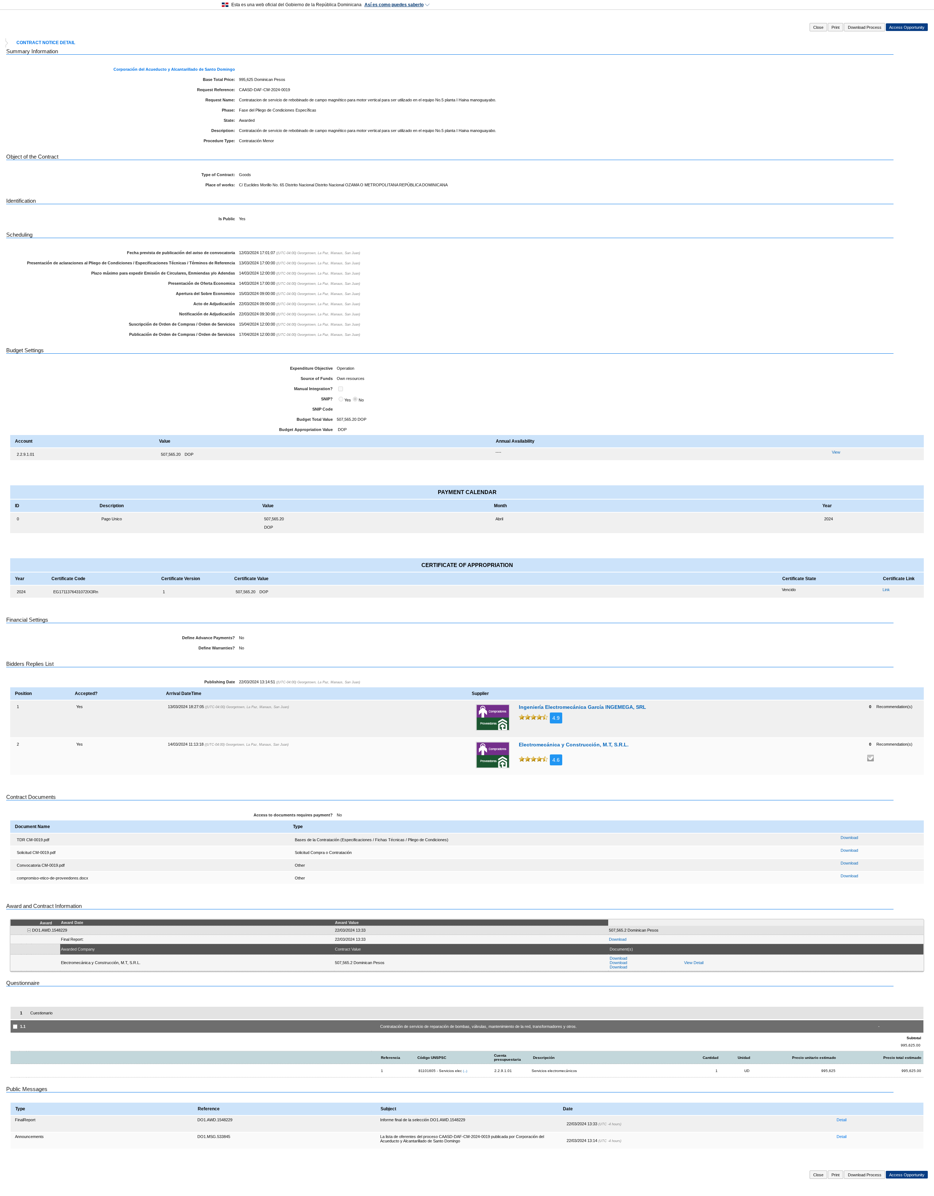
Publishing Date (219, 682)
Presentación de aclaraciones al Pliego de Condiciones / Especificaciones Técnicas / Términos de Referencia (131, 263)
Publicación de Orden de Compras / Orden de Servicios (182, 334)
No (361, 400)
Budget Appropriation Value (306, 429)
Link (886, 589)
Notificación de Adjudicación (207, 314)
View (836, 452)
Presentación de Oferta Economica (201, 283)
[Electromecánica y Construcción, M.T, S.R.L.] (493, 755)
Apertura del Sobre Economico (205, 293)
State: (229, 120)
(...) (465, 1071)
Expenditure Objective (311, 368)
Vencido (789, 589)
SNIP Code (322, 409)
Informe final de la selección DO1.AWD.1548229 (422, 1120)
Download (849, 837)
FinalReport (25, 1120)
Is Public (227, 219)
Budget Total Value (315, 419)
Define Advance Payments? (208, 638)
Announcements (29, 1136)
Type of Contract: (218, 174)
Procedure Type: (219, 141)
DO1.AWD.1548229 (214, 1120)
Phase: (228, 110)
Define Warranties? (216, 648)
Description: (223, 130)
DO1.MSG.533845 (213, 1136)
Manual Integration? (313, 389)
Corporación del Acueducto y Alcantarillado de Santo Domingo (174, 69)
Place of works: (220, 185)
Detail (841, 1120)
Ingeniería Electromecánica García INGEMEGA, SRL (582, 707)
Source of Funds (317, 378)
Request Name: (220, 100)
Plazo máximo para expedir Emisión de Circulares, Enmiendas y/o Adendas (163, 273)
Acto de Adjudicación (214, 304)
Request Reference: (216, 90)
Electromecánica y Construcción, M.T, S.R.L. (574, 745)
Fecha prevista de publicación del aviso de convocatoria (181, 253)
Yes (347, 400)
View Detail (693, 962)
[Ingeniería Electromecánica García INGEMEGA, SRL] (493, 717)
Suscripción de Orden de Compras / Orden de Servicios (182, 324)
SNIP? (327, 399)
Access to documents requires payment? (293, 815)
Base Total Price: (219, 79)
